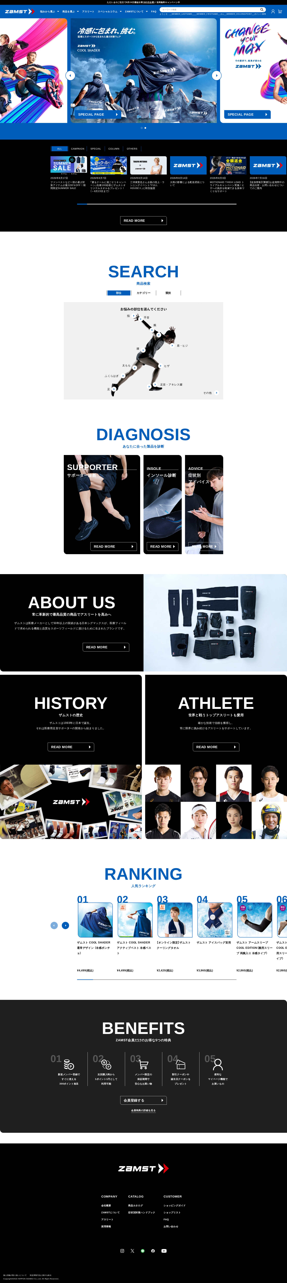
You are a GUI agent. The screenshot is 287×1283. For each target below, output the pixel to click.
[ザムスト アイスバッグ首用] (215, 920)
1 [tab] (142, 128)
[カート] (280, 11)
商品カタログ (135, 1205)
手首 (146, 317)
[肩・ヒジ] (158, 334)
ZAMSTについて (110, 1212)
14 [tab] (212, 204)
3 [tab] (102, 204)
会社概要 (106, 1205)
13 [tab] (202, 204)
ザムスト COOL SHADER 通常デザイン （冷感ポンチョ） (93, 948)
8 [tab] (152, 204)
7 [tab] (142, 204)
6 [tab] (132, 204)
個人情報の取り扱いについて (15, 1275)
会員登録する (134, 1100)
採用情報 (106, 1226)
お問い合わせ (171, 1226)
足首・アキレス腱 (171, 384)
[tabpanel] (144, 70)
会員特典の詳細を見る (143, 1110)
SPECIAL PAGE (91, 114)
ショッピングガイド (175, 1205)
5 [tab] (122, 204)
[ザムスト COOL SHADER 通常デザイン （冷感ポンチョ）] (95, 920)
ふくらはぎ (112, 375)
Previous (70, 76)
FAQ (153, 11)
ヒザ (167, 366)
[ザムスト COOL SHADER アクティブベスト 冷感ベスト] (135, 920)
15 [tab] (222, 204)
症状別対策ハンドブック (141, 1212)
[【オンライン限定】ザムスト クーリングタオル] (175, 920)
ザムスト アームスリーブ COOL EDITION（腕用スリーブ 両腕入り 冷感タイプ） (255, 948)
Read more (134, 220)
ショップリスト (172, 1212)
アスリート (88, 11)
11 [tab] (182, 204)
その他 (207, 392)
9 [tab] (162, 204)
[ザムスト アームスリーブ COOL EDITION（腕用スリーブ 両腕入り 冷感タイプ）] (255, 920)
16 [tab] (232, 204)
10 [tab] (172, 204)
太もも (126, 365)
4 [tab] (112, 204)
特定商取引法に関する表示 (40, 1275)
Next (217, 76)
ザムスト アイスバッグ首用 (214, 942)
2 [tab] (145, 128)
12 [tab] (192, 204)
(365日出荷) (149, 2)
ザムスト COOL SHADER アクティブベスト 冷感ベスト (135, 948)
